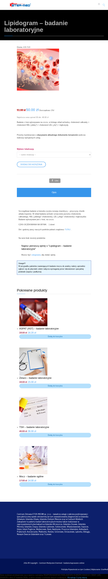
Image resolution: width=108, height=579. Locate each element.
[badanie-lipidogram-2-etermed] (38, 90)
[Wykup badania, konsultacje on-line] (52, 5)
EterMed (104, 569)
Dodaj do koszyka (31, 164)
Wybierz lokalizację (25, 149)
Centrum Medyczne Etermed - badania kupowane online (61, 563)
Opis (54, 192)
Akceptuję (71, 577)
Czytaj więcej (81, 577)
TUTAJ (68, 229)
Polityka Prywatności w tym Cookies (75, 569)
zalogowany (36, 255)
